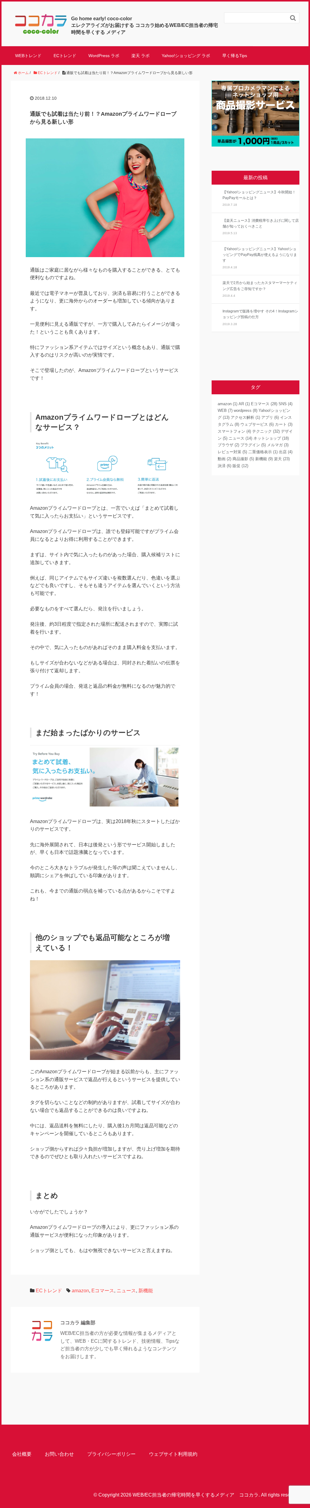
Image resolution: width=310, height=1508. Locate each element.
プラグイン (253, 445)
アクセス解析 (245, 417)
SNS (285, 404)
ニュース (126, 1290)
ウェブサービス (257, 424)
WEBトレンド (28, 55)
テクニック (266, 431)
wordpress (245, 410)
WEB (225, 410)
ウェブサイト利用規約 (173, 1454)
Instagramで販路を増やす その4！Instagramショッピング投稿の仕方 (260, 314)
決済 (224, 465)
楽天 (282, 459)
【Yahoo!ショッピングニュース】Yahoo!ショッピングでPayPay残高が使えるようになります (260, 255)
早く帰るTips (234, 55)
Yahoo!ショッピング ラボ (186, 55)
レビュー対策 (232, 452)
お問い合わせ (59, 1454)
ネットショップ (271, 438)
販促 (240, 465)
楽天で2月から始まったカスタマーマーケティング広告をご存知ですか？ (260, 286)
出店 (285, 452)
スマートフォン (234, 431)
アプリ (270, 417)
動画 (224, 459)
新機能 (145, 1290)
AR (244, 404)
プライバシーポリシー (111, 1454)
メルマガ (278, 445)
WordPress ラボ (103, 55)
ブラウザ (228, 445)
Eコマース (102, 1290)
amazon (80, 1290)
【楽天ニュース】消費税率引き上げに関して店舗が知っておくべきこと (261, 223)
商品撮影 (243, 459)
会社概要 (21, 1454)
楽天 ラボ (140, 55)
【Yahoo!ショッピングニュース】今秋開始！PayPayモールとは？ (259, 195)
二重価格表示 (263, 452)
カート (283, 424)
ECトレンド (65, 55)
